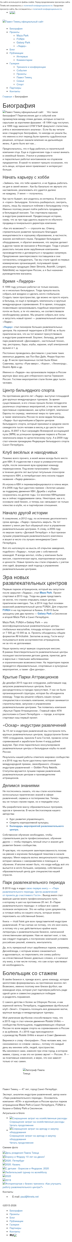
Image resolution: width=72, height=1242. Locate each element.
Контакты (15, 91)
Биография (16, 28)
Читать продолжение (22, 1125)
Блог (12, 49)
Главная (7, 96)
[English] (13, 12)
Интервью (22, 56)
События (22, 70)
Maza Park (22, 35)
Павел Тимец (24, 77)
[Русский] (11, 12)
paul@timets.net (30, 1196)
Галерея (14, 63)
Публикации (16, 53)
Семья (20, 80)
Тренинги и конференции (31, 66)
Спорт (20, 84)
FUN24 (20, 39)
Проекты (14, 32)
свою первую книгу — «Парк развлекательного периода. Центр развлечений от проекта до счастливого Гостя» (31, 891)
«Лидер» (22, 46)
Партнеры (15, 87)
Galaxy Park (23, 42)
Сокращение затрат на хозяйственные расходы (37, 1121)
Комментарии (24, 60)
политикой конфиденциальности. (38, 5)
